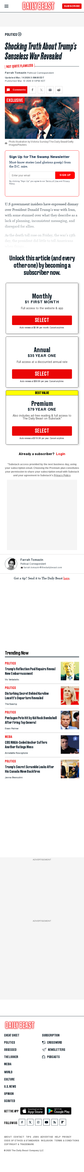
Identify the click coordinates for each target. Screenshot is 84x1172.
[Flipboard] (63, 1123)
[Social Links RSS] (54, 1123)
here (66, 578)
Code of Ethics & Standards (21, 1140)
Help (58, 1137)
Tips (28, 1137)
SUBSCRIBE (72, 6)
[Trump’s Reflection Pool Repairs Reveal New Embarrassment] (70, 679)
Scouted (9, 1101)
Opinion (9, 1093)
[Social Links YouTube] (46, 1123)
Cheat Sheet (11, 1035)
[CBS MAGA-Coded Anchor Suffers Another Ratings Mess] (70, 752)
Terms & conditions (66, 1140)
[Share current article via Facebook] (32, 89)
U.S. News (10, 1086)
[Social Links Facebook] (22, 1123)
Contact (18, 1137)
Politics (9, 1042)
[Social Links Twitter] (30, 1123)
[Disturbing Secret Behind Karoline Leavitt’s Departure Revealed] (70, 703)
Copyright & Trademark (19, 1144)
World (8, 1072)
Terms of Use (52, 181)
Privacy (67, 1137)
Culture (9, 1079)
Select (42, 320)
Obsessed (10, 1049)
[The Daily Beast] (38, 6)
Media (7, 1064)
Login (60, 454)
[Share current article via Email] (50, 89)
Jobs (36, 1137)
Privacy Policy (62, 475)
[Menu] (10, 6)
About (8, 1137)
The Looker (11, 1057)
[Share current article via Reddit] (58, 89)
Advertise (46, 1137)
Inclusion (47, 1140)
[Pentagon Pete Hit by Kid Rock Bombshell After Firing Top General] (70, 728)
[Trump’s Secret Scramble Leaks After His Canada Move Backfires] (70, 777)
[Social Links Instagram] (38, 1123)
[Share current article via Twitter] (41, 89)
